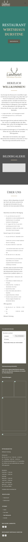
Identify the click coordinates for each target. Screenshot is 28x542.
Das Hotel (5, 512)
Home (4, 509)
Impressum (6, 497)
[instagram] (5, 527)
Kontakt (5, 518)
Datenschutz (6, 500)
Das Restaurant (7, 515)
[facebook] (3, 527)
